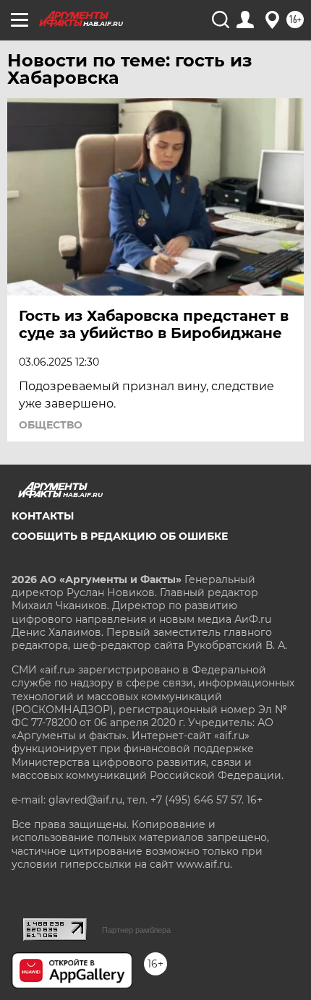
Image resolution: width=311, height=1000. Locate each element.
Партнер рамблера (136, 930)
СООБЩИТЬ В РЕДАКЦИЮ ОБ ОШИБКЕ (120, 536)
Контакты (43, 515)
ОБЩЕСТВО (50, 425)
